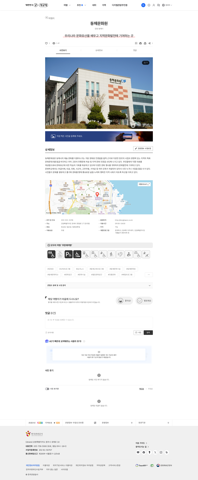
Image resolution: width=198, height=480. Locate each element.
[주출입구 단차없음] (77, 254)
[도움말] (46, 332)
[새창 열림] (139, 43)
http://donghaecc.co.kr (124, 220)
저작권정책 (101, 465)
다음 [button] (147, 93)
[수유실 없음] (129, 254)
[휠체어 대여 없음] (103, 254)
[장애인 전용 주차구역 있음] (69, 254)
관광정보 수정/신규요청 (74, 423)
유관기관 (142, 423)
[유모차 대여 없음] (146, 254)
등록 (148, 332)
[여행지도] (158, 5)
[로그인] (154, 5)
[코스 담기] (144, 43)
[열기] (149, 285)
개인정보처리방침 (33, 465)
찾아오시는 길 (141, 447)
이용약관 (46, 465)
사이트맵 (64, 469)
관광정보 (105, 423)
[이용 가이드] (149, 5)
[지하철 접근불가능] (86, 254)
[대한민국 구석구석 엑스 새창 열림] (155, 452)
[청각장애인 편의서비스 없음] (120, 254)
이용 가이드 (140, 443)
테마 (94, 5)
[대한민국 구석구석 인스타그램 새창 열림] (161, 452)
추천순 (150, 389)
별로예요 (147, 300)
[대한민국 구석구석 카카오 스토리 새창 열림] (149, 452)
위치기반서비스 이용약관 (62, 465)
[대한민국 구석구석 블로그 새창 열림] (138, 452)
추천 (79, 5)
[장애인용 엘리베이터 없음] (60, 254)
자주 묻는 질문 (52, 469)
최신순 (141, 389)
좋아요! (128, 300)
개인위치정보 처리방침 (84, 465)
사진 (139, 332)
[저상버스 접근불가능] (94, 254)
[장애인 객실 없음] (137, 254)
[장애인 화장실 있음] (51, 254)
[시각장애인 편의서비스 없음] (112, 254)
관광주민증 (119, 5)
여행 (66, 5)
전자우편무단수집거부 (34, 469)
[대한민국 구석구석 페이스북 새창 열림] (143, 452)
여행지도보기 (144, 184)
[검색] (143, 5)
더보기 (149, 274)
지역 (104, 5)
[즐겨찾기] (135, 43)
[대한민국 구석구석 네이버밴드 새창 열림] (166, 452)
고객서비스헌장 (114, 465)
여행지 (51, 18)
